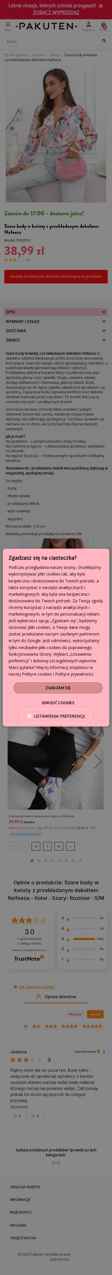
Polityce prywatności (74, 674)
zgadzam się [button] (57, 687)
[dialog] (56, 638)
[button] (56, 715)
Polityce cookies (37, 674)
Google (34, 640)
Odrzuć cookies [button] (58, 702)
